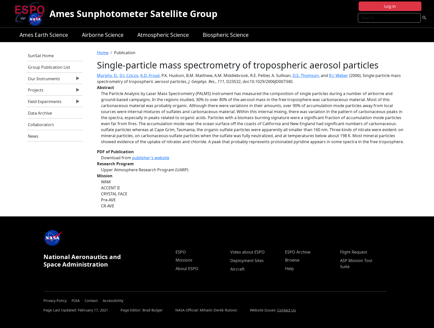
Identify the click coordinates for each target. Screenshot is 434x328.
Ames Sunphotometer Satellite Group (133, 14)
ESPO (181, 252)
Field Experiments (44, 103)
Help (289, 268)
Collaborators (41, 124)
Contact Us (286, 310)
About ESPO (187, 268)
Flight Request (353, 252)
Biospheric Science (226, 34)
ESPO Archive (297, 252)
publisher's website (150, 157)
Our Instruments (43, 80)
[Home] (32, 13)
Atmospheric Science (163, 34)
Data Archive (40, 113)
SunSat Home (41, 55)
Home (102, 52)
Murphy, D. (107, 75)
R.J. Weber (338, 75)
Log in (390, 6)
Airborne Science (103, 34)
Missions (184, 260)
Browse (292, 260)
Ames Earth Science (44, 34)
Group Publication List (49, 67)
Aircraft (237, 269)
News (33, 136)
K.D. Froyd (149, 75)
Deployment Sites (247, 260)
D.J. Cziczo (129, 75)
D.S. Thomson (306, 75)
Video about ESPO (247, 252)
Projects (35, 91)
